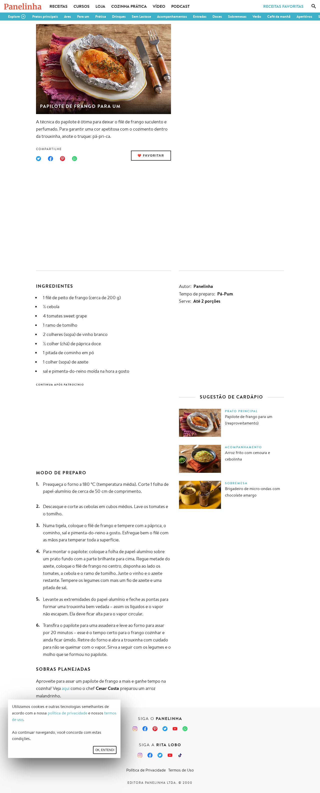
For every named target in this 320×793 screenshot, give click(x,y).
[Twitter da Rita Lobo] (160, 755)
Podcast (180, 6)
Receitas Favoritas (283, 6)
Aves (67, 16)
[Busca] (314, 6)
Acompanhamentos (172, 16)
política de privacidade (67, 713)
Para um (83, 16)
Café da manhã (278, 16)
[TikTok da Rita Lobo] (180, 755)
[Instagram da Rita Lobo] (140, 755)
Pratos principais (45, 16)
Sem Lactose (141, 16)
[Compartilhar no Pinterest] (62, 159)
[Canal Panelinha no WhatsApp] (185, 729)
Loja (100, 6)
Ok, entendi (104, 750)
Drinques (119, 16)
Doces (217, 16)
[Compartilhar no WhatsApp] (74, 159)
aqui (66, 688)
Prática (100, 16)
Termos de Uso (181, 770)
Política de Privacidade (146, 770)
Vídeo (159, 6)
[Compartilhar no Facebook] (50, 159)
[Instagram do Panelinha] (135, 729)
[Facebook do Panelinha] (145, 729)
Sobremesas (237, 16)
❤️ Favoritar (151, 155)
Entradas (199, 16)
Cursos (82, 6)
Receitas (59, 6)
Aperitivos (304, 16)
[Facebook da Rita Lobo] (150, 755)
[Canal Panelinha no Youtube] (175, 729)
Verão (256, 16)
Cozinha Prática (129, 6)
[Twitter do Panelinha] (165, 729)
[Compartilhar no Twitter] (38, 159)
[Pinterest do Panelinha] (155, 729)
